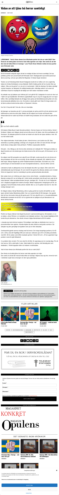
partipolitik (37, 330)
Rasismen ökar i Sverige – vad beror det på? (28, 323)
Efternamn (5, 391)
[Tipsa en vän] (8, 70)
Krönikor (3, 13)
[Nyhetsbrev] (17, 70)
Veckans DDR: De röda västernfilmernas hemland (28, 455)
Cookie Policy (29, 493)
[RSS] (14, 70)
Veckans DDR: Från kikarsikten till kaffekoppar (48, 455)
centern (8, 330)
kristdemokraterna (18, 330)
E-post (4, 383)
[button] (56, 470)
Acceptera (29, 485)
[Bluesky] (11, 70)
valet (51, 330)
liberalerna (28, 330)
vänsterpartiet (29, 332)
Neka (29, 489)
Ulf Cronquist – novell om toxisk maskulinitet (48, 323)
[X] (5, 70)
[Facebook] (2, 70)
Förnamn (5, 387)
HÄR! (9, 209)
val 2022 (45, 330)
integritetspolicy (33, 395)
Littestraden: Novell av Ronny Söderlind (8, 323)
